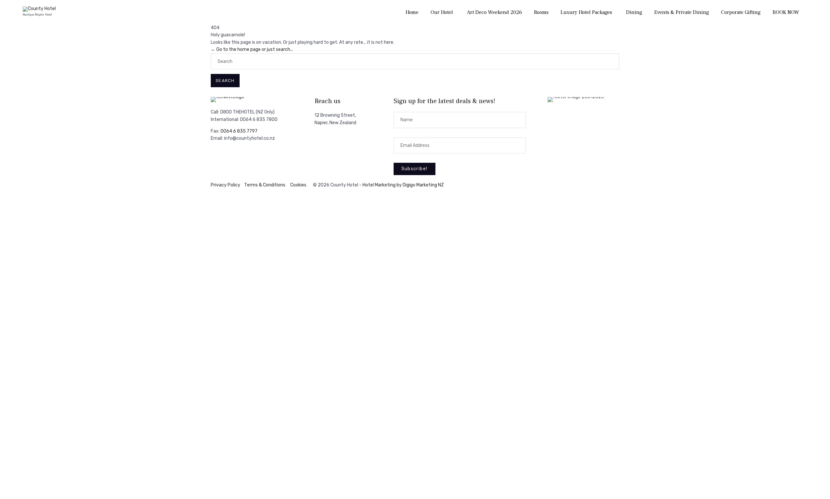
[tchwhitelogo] (227, 97)
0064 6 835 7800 (259, 119)
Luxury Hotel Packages (586, 12)
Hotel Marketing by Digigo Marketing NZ (403, 185)
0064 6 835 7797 (238, 131)
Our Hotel (442, 12)
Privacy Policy (225, 185)
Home (412, 12)
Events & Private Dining (681, 12)
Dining (634, 12)
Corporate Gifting (741, 12)
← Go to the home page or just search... (252, 49)
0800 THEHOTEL (237, 112)
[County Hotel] (39, 9)
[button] (414, 169)
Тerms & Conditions (264, 185)
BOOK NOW (786, 12)
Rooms (541, 12)
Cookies (298, 185)
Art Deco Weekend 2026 (494, 12)
